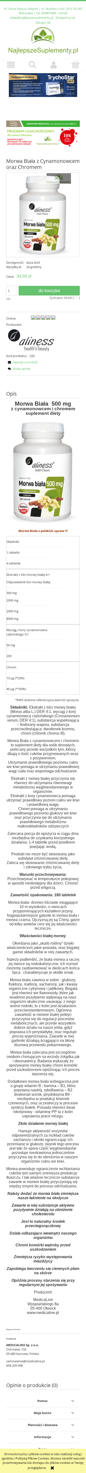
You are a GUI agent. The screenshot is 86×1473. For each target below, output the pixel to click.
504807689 (48, 13)
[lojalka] (43, 134)
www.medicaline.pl (43, 1313)
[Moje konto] (53, 64)
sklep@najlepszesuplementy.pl (32, 17)
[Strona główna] (43, 40)
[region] (43, 90)
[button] (11, 64)
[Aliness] (31, 340)
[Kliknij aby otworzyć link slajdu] (43, 85)
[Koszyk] (75, 64)
